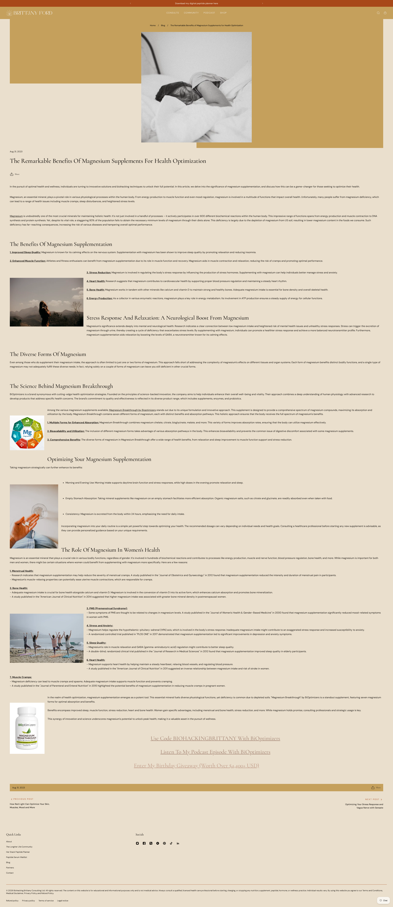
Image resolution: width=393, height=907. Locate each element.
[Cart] (385, 13)
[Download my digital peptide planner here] (196, 3)
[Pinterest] (164, 843)
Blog (163, 25)
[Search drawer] (378, 13)
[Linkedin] (178, 843)
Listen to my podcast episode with (200, 751)
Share (17, 174)
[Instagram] (137, 843)
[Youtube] (157, 843)
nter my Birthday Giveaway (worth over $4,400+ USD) (198, 765)
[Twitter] (151, 843)
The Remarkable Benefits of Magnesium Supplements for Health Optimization (206, 25)
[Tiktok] (171, 843)
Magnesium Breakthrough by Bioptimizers (132, 410)
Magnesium (16, 216)
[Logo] (29, 13)
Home (153, 25)
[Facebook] (144, 843)
